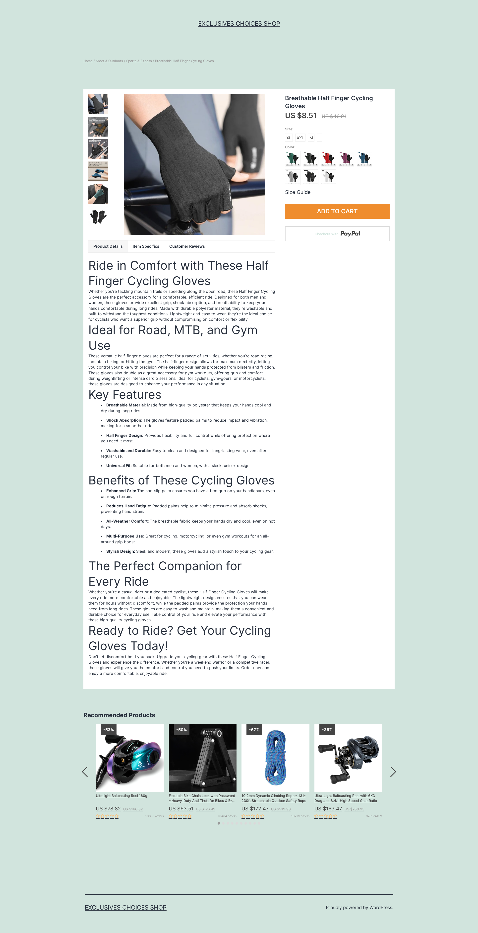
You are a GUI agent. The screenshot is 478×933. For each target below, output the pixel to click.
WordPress (380, 907)
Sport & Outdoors (109, 61)
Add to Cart (337, 211)
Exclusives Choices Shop (239, 23)
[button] (219, 823)
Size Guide (298, 192)
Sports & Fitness (139, 61)
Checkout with (327, 234)
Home (88, 61)
